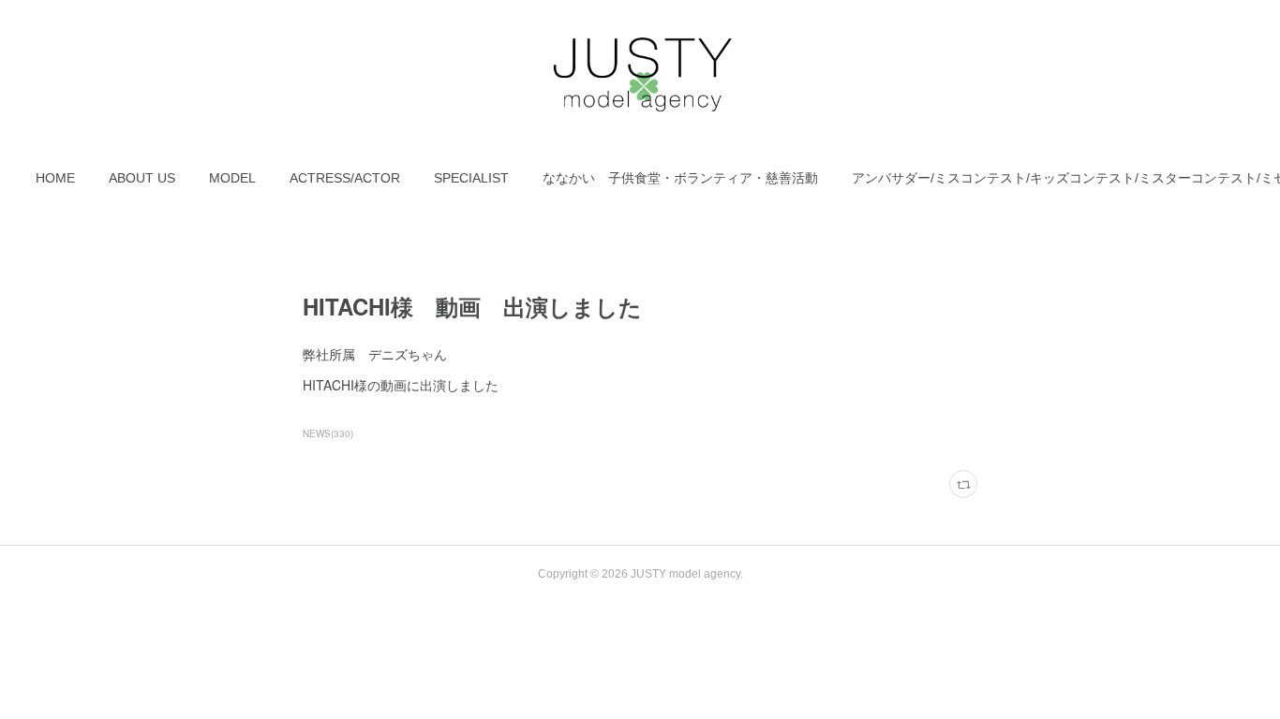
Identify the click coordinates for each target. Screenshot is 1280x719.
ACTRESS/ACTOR (345, 177)
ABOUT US (142, 177)
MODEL (232, 177)
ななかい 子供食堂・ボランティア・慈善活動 (680, 177)
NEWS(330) (328, 433)
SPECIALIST (471, 177)
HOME (55, 177)
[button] (55, 178)
